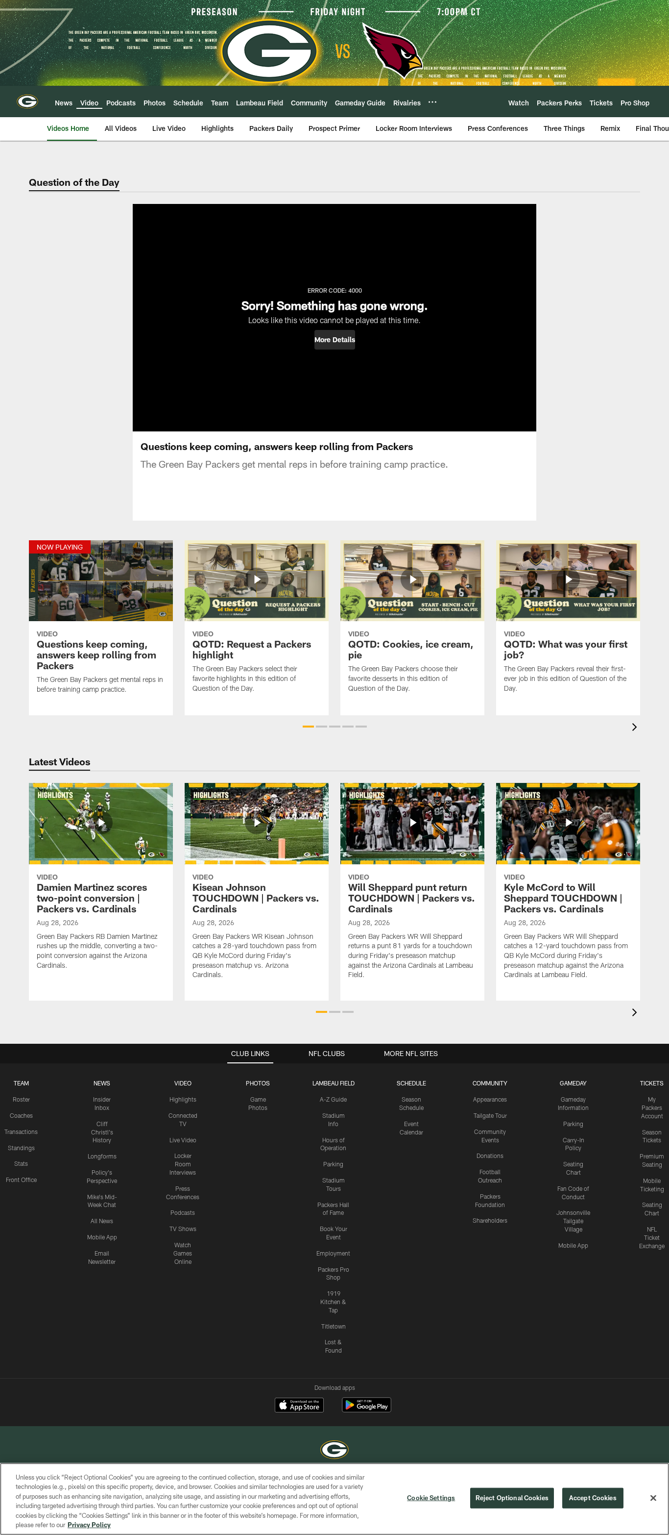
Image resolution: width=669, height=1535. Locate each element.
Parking (333, 1163)
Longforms (102, 1156)
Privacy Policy (89, 1525)
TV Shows (182, 1228)
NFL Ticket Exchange (652, 1237)
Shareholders (490, 1220)
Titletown (333, 1326)
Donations (490, 1155)
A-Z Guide (333, 1099)
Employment (333, 1253)
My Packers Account (652, 1107)
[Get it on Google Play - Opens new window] (366, 1410)
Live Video (182, 1139)
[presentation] (636, 728)
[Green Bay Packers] (334, 1451)
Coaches (21, 1115)
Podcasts (182, 1212)
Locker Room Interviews (182, 1164)
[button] (334, 340)
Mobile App (102, 1236)
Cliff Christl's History (102, 1132)
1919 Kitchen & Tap (333, 1301)
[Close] (653, 1498)
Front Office (21, 1179)
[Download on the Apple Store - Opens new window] (299, 1406)
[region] (334, 1499)
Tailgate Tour (490, 1115)
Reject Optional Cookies (512, 1498)
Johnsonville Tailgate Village (573, 1221)
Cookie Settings (431, 1498)
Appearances (490, 1099)
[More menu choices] (432, 102)
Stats (21, 1163)
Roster (21, 1099)
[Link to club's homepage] (27, 101)
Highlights (182, 1099)
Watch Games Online (182, 1253)
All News (102, 1220)
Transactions (21, 1131)
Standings (21, 1147)
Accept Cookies (593, 1498)
